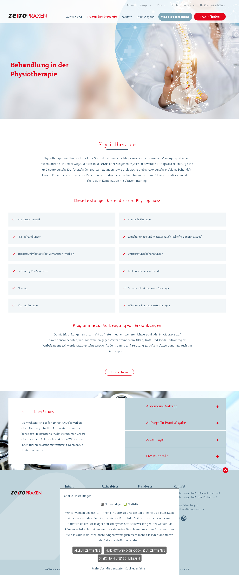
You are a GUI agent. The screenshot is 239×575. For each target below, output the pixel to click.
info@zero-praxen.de (193, 509)
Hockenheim (119, 372)
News (130, 5)
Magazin (145, 5)
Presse (161, 5)
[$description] (27, 16)
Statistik (133, 504)
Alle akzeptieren (87, 550)
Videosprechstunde (175, 16)
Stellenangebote (54, 569)
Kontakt (176, 5)
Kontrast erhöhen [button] (214, 5)
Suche (191, 5)
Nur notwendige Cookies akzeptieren (135, 550)
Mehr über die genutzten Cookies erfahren (119, 568)
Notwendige (113, 504)
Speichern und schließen (119, 558)
